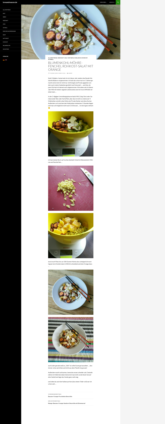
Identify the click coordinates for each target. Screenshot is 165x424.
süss (4, 24)
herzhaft (60, 58)
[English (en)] (6, 59)
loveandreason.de (10, 2)
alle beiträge (52, 58)
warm (4, 17)
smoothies (6, 49)
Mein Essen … (103, 2)
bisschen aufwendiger (9, 31)
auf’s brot (6, 38)
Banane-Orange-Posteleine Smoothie (60, 395)
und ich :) (111, 2)
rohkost (84, 58)
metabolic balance (74, 58)
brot (4, 34)
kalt (66, 58)
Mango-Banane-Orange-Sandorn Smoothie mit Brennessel (66, 402)
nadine (70, 73)
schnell (51, 59)
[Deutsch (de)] (4, 59)
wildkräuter (6, 45)
